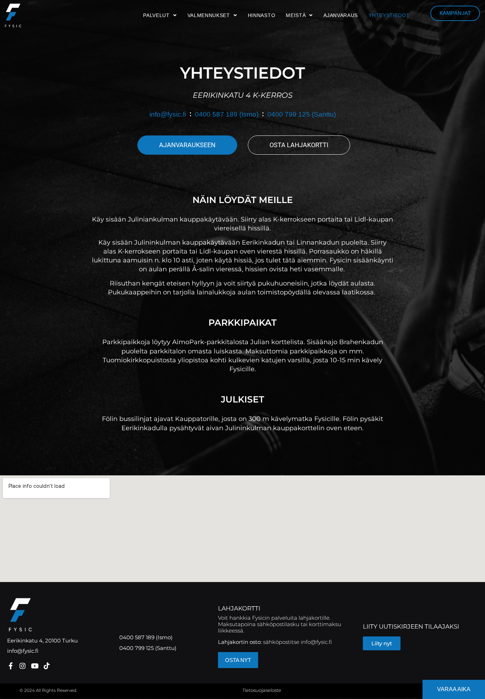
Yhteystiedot (389, 15)
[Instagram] (22, 665)
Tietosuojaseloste (262, 690)
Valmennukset (208, 15)
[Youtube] (34, 665)
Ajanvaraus (340, 15)
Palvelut (156, 15)
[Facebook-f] (10, 665)
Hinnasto (262, 15)
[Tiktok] (46, 665)
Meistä (296, 15)
